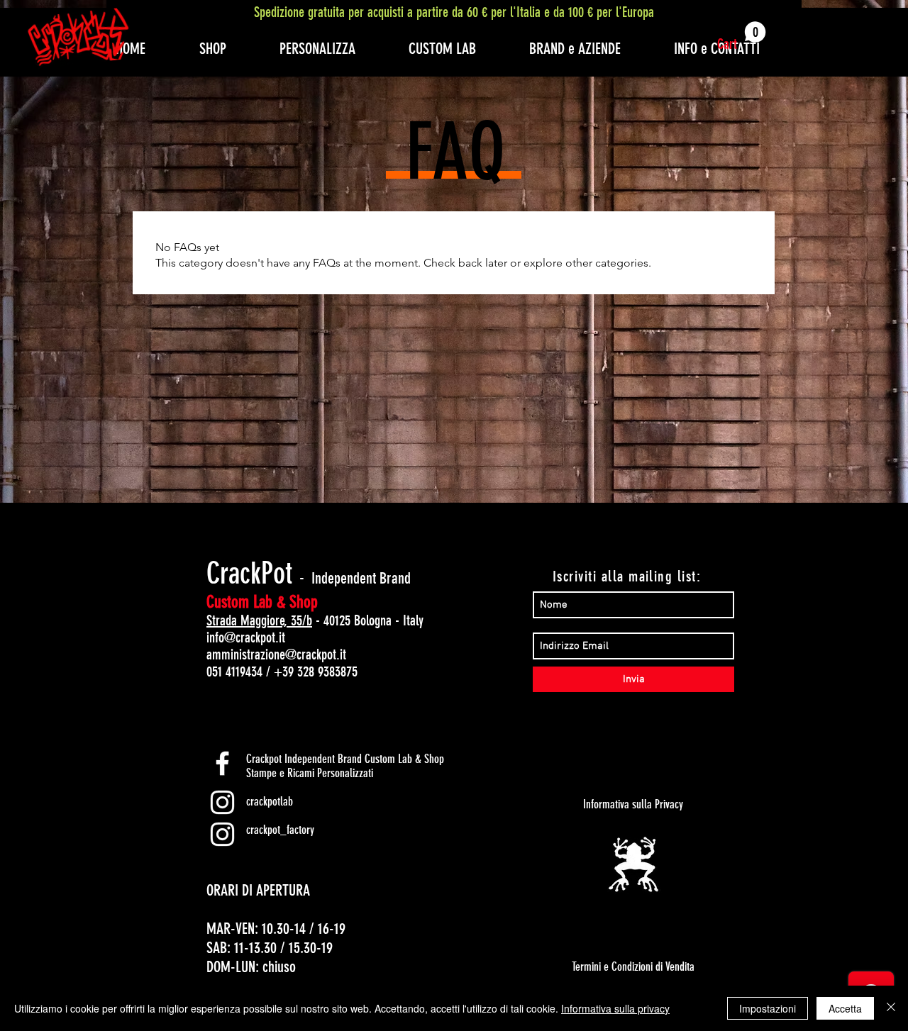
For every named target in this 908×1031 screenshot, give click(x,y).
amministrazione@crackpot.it (276, 654)
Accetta (845, 1008)
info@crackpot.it (245, 637)
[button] (741, 36)
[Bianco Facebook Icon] (222, 763)
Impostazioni (767, 1008)
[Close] (890, 1008)
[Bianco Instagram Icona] (222, 802)
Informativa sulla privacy (615, 1008)
